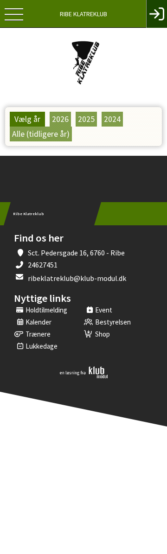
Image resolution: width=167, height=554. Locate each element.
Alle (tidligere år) (41, 134)
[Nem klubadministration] (84, 376)
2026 (60, 119)
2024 (112, 119)
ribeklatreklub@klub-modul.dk (77, 278)
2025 (86, 119)
